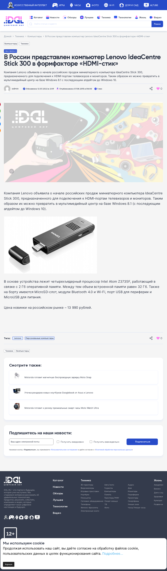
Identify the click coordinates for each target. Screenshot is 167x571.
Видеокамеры (87, 488)
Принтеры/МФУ (111, 498)
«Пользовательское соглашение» (64, 449)
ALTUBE (154, 5)
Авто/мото (109, 485)
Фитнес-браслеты (89, 507)
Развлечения (158, 504)
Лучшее (88, 17)
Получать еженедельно (106, 442)
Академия (158, 485)
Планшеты (86, 498)
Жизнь (142, 17)
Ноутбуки (85, 494)
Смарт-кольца (111, 501)
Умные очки (133, 504)
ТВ (105, 504)
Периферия (133, 494)
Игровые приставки (90, 491)
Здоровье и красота (158, 496)
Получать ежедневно (72, 442)
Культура (158, 500)
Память (107, 494)
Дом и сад (158, 492)
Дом (130, 488)
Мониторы (132, 491)
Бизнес (157, 488)
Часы (77, 5)
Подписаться (142, 441)
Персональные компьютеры (40, 338)
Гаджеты (108, 488)
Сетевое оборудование (92, 501)
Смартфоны (133, 501)
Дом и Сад (131, 5)
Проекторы (133, 498)
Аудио (131, 485)
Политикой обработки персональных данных (113, 449)
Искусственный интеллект (30, 5)
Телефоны (85, 504)
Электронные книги (90, 511)
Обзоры (71, 17)
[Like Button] (158, 88)
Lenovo (17, 338)
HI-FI (111, 5)
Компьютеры (11, 43)
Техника (105, 17)
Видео (157, 17)
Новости (54, 17)
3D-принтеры (87, 485)
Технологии (124, 17)
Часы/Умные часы (136, 507)
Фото (95, 5)
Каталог (38, 17)
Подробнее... (112, 553)
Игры (62, 5)
